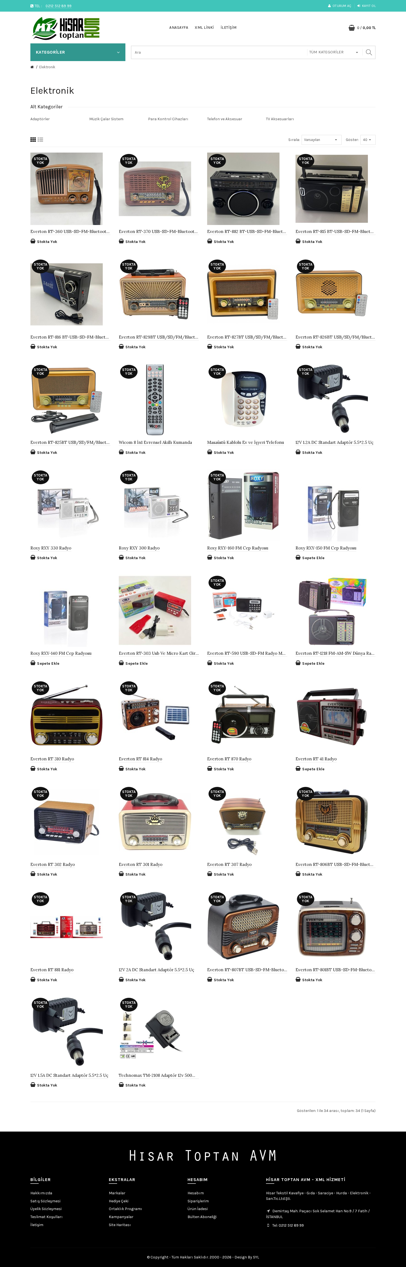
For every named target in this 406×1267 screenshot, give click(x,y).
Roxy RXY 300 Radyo (139, 548)
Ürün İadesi (198, 1208)
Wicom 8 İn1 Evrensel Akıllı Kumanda (155, 442)
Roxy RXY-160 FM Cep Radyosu (237, 548)
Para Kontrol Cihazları (168, 119)
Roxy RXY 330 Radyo (50, 548)
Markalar (117, 1193)
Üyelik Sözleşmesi (46, 1208)
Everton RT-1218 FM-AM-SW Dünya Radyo (336, 653)
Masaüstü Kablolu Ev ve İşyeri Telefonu (245, 442)
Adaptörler (40, 119)
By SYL (253, 1257)
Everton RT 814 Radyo (140, 758)
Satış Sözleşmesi (45, 1201)
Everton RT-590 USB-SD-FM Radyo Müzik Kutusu (247, 653)
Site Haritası (120, 1225)
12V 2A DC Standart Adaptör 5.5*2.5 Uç (156, 969)
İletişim (36, 1225)
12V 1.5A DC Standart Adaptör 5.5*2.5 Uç (69, 1075)
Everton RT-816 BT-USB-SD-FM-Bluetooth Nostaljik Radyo (70, 337)
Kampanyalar (121, 1216)
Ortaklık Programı (125, 1208)
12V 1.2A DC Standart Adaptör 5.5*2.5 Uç (334, 442)
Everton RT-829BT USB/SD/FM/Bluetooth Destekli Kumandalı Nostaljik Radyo (159, 337)
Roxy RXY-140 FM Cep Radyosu (60, 653)
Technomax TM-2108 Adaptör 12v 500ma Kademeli (159, 1075)
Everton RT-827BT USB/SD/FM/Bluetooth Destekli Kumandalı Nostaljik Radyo (247, 337)
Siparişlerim (198, 1201)
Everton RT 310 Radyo (52, 758)
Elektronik (47, 67)
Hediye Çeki (118, 1201)
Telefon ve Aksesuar (224, 119)
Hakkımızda (41, 1193)
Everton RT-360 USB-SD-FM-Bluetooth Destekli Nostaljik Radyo (70, 231)
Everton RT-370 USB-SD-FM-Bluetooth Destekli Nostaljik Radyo (159, 231)
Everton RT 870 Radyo (229, 758)
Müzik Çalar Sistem (106, 119)
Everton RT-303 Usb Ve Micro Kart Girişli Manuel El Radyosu (159, 653)
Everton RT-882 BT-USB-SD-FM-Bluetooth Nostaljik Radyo (247, 231)
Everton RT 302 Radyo (52, 864)
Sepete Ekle (313, 558)
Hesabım (196, 1193)
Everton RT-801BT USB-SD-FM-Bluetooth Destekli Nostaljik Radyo (336, 969)
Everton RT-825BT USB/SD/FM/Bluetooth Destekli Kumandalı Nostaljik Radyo (70, 442)
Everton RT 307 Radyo (229, 864)
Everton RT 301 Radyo (140, 864)
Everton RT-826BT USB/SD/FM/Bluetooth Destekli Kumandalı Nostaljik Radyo (336, 337)
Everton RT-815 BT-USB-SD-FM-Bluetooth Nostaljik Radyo (336, 231)
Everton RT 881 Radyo (51, 969)
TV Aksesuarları (280, 119)
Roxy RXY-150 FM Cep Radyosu (326, 548)
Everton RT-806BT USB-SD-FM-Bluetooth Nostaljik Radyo (336, 864)
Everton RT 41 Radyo (316, 758)
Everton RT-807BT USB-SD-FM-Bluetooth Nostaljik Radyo (247, 969)
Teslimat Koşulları (46, 1216)
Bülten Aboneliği (202, 1216)
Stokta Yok (47, 241)
